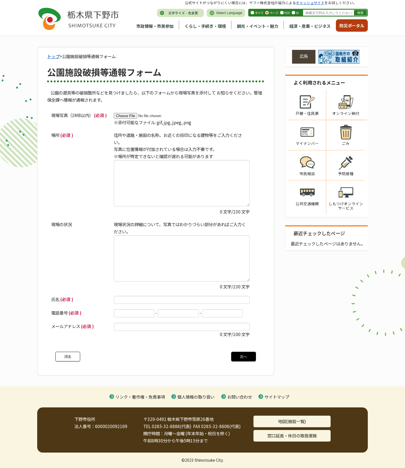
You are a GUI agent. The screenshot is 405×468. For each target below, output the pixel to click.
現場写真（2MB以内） (79, 115)
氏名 (62, 299)
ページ (274, 12)
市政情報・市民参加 (155, 26)
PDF (287, 12)
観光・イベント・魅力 (257, 26)
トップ (53, 56)
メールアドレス (72, 326)
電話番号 (66, 313)
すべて (259, 12)
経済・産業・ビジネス (310, 26)
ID (297, 12)
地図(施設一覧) (292, 421)
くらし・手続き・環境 (205, 26)
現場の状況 (61, 224)
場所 (62, 135)
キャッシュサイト (310, 2)
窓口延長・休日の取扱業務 (292, 435)
